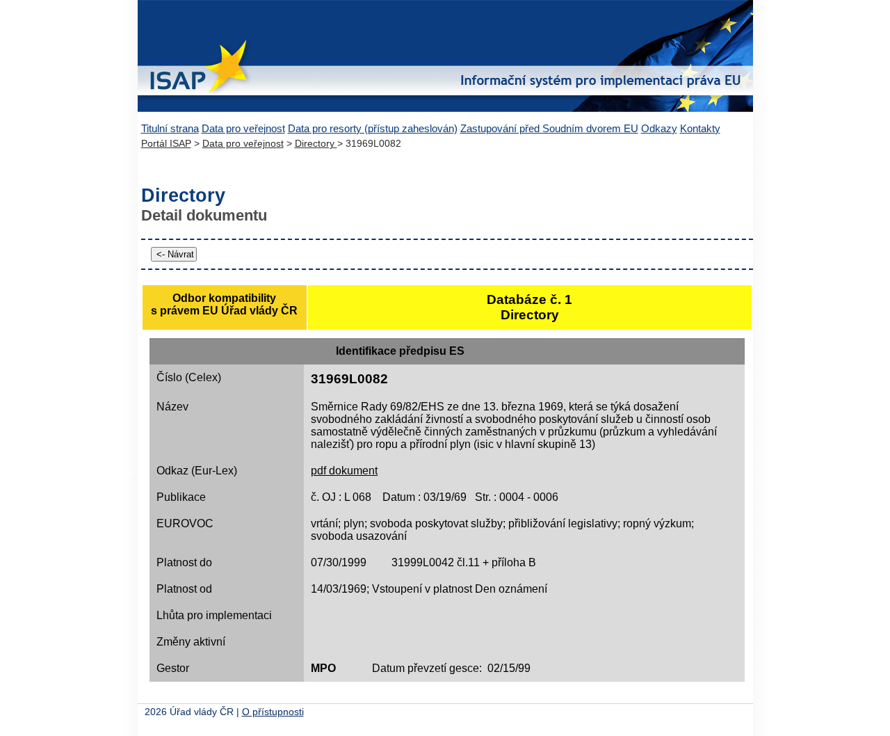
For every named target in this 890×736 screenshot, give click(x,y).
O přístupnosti (273, 712)
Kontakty (700, 128)
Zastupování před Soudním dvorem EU (549, 128)
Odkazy (659, 128)
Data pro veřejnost (243, 128)
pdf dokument (344, 471)
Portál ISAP (166, 143)
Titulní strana (170, 128)
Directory (316, 143)
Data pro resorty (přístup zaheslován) (373, 128)
